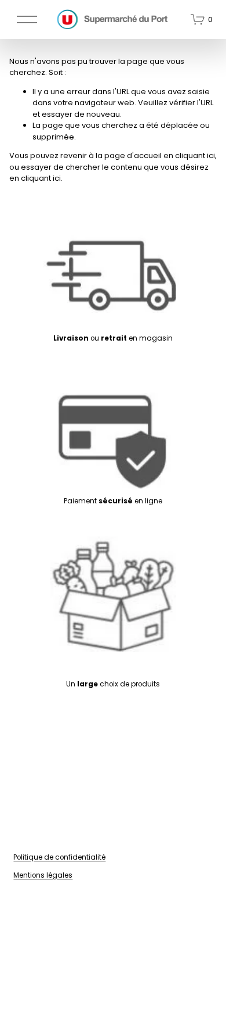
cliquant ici (195, 155)
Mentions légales (42, 875)
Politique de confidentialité (59, 857)
